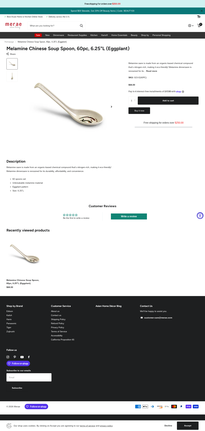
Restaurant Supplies (77, 35)
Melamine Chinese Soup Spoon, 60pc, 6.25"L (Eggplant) (22, 281)
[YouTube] (22, 357)
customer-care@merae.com (158, 317)
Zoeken (81, 26)
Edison (9, 311)
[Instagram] (7, 357)
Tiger (8, 327)
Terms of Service (59, 331)
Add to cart (168, 100)
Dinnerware (58, 35)
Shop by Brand (14, 306)
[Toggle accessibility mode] (198, 17)
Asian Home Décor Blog (109, 306)
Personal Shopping (161, 35)
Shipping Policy (58, 319)
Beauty (134, 35)
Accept (187, 425)
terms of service (87, 426)
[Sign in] (191, 25)
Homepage (9, 42)
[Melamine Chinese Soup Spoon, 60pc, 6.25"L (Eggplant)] (24, 254)
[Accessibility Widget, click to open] (200, 215)
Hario (9, 319)
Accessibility (56, 335)
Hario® (104, 35)
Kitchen (94, 35)
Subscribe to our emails (18, 370)
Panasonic (11, 323)
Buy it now (139, 110)
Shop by (145, 35)
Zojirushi (10, 331)
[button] (111, 106)
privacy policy (106, 426)
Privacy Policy (57, 327)
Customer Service (61, 306)
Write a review (129, 216)
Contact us (56, 315)
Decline (168, 425)
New (47, 35)
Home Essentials (119, 35)
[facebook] (29, 357)
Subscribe (17, 388)
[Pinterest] (15, 357)
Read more (151, 71)
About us (55, 311)
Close (201, 11)
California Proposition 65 (62, 339)
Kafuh (9, 315)
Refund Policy (57, 323)
